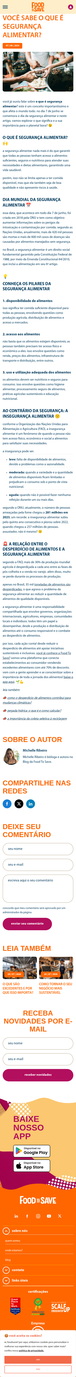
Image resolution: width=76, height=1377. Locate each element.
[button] (27, 924)
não (38, 1369)
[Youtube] (49, 1216)
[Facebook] (7, 804)
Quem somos (12, 1240)
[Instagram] (38, 1216)
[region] (38, 1353)
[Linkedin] (30, 804)
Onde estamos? (14, 1250)
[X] (19, 804)
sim (38, 1359)
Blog (8, 1260)
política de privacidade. (31, 1350)
